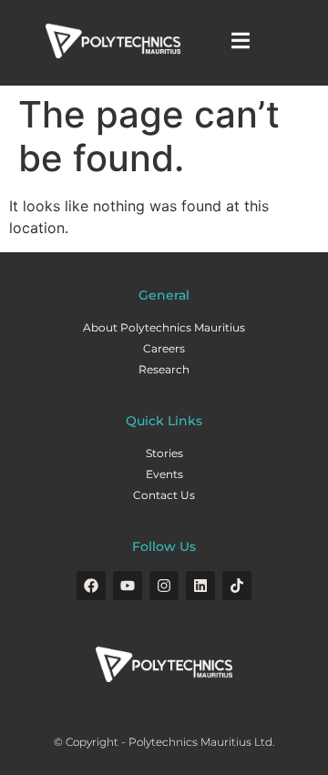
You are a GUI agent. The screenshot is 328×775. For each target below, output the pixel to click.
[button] (241, 40)
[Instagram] (164, 585)
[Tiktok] (236, 585)
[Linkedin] (200, 585)
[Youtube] (127, 585)
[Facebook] (91, 585)
